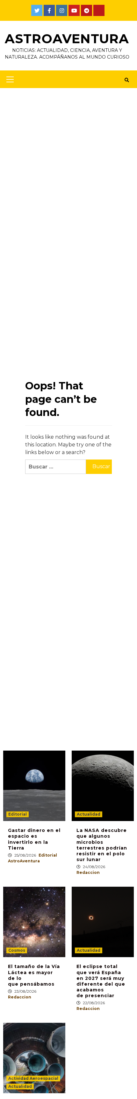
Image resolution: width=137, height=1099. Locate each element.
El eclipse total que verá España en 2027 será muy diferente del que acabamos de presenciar (100, 981)
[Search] (127, 80)
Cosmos (16, 950)
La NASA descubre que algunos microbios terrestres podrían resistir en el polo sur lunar (101, 844)
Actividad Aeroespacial (33, 1078)
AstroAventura (67, 38)
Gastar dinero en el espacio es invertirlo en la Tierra (34, 839)
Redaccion (88, 872)
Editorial (17, 814)
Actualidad (88, 814)
